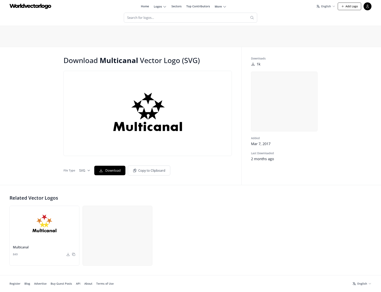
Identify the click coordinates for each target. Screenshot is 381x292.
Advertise (40, 283)
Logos (158, 6)
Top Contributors (198, 6)
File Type (69, 170)
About (88, 283)
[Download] (68, 254)
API (78, 283)
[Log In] (367, 6)
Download (113, 170)
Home (145, 6)
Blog (27, 283)
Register (15, 283)
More (218, 6)
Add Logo (351, 6)
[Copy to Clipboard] (73, 254)
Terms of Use (105, 283)
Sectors (176, 6)
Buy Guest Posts (61, 283)
